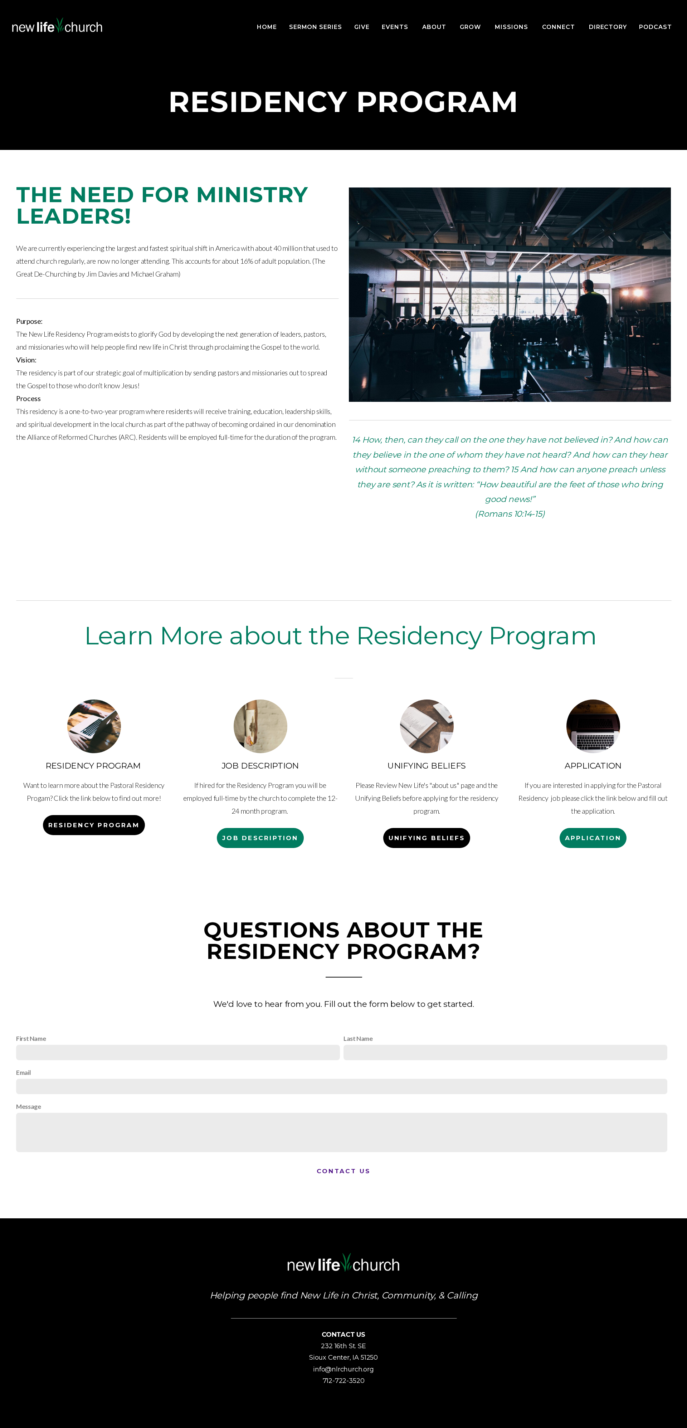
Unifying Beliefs (427, 838)
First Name (31, 1038)
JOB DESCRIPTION (260, 838)
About (435, 27)
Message (28, 1106)
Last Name (358, 1038)
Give (362, 27)
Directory (608, 27)
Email (23, 1072)
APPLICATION (593, 838)
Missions (512, 27)
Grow (471, 27)
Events (396, 27)
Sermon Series (315, 27)
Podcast (655, 27)
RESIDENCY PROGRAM (94, 825)
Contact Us (343, 1171)
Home (267, 27)
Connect (559, 27)
